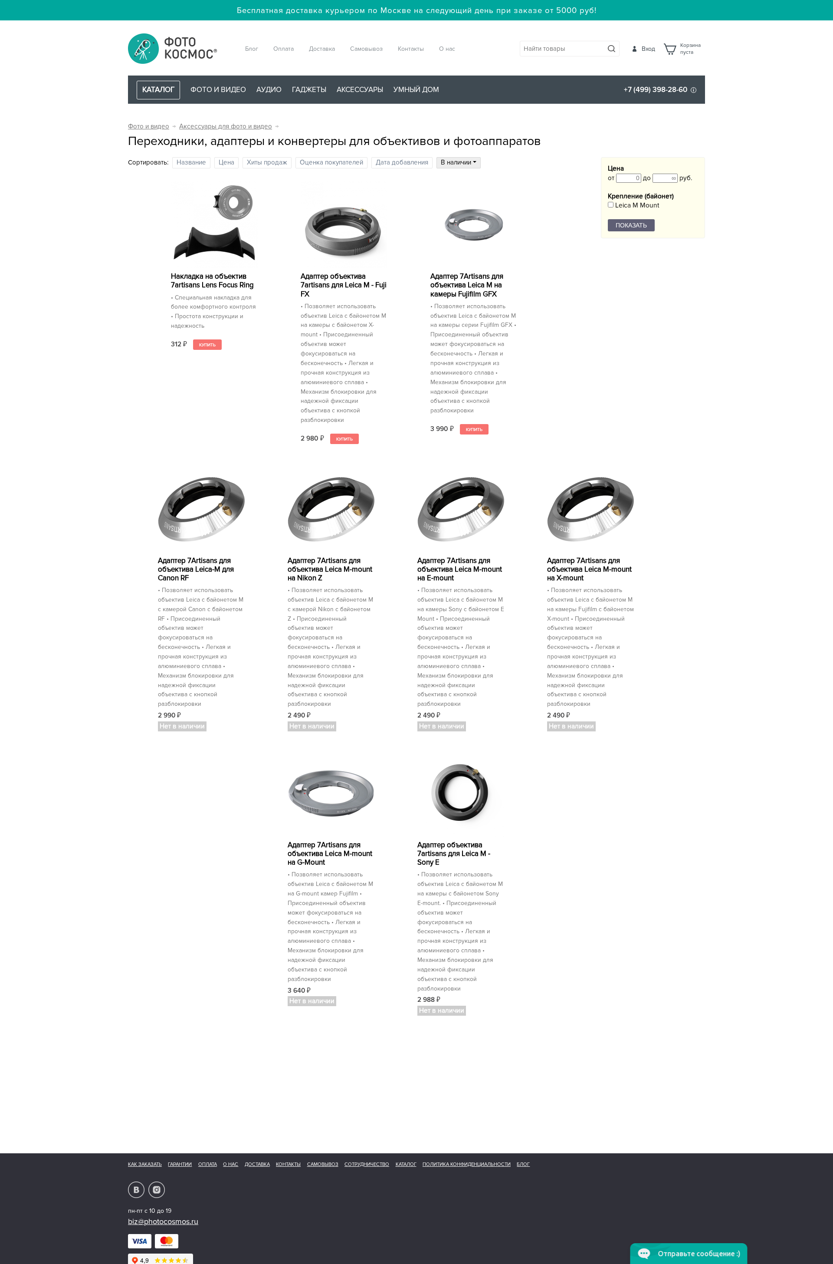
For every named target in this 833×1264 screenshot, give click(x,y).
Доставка (322, 49)
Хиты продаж (267, 162)
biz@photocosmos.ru (163, 1221)
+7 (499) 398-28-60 (655, 89)
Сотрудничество (366, 1164)
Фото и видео (218, 89)
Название (191, 162)
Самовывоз (366, 49)
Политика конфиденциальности (467, 1164)
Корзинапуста (690, 49)
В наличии (457, 162)
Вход (648, 49)
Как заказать (145, 1164)
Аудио (269, 89)
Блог (251, 49)
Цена (226, 162)
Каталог (406, 1164)
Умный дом (416, 89)
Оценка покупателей (331, 162)
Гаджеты (309, 89)
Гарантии (180, 1164)
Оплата (283, 49)
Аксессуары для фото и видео (225, 126)
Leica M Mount (636, 205)
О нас (447, 49)
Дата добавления (402, 162)
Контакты (411, 49)
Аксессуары (360, 89)
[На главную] (172, 49)
